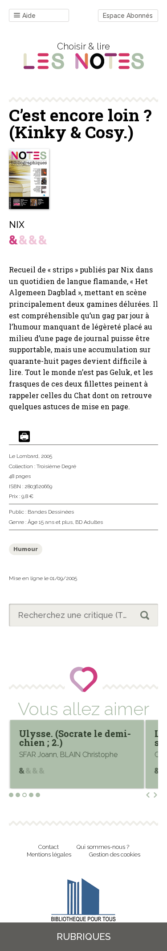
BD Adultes (89, 522)
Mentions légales (49, 854)
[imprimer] (24, 437)
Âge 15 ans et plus (50, 522)
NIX (16, 224)
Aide (29, 15)
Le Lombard (23, 456)
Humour (25, 549)
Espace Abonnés (128, 15)
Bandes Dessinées (51, 512)
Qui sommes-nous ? (103, 847)
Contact (48, 847)
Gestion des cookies (114, 854)
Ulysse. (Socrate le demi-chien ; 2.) (74, 738)
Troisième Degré (56, 466)
